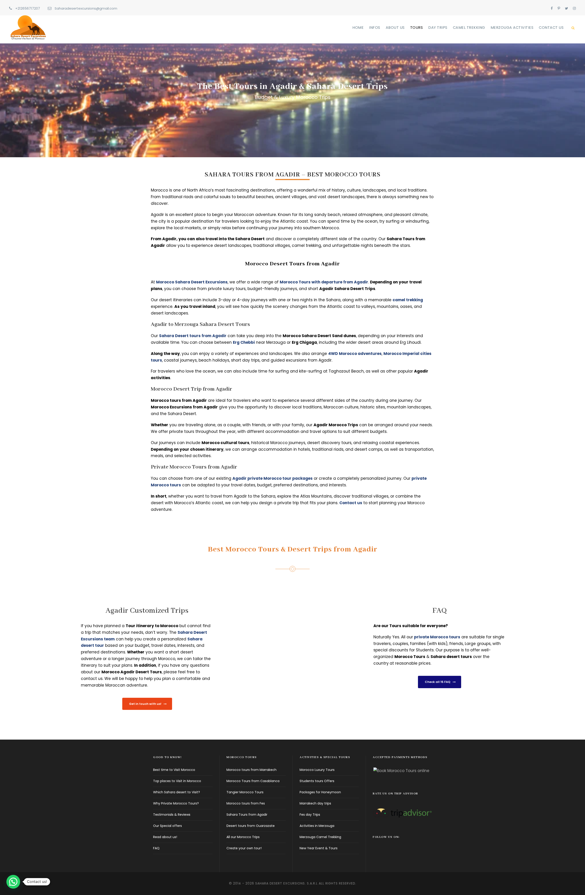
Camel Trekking (469, 27)
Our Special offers (167, 825)
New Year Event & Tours (319, 848)
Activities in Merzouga (317, 825)
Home (358, 27)
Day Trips (437, 27)
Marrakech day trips (315, 803)
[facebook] (552, 8)
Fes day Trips (310, 814)
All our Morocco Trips (243, 837)
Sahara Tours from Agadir (246, 814)
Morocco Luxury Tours (317, 769)
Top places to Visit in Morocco (177, 781)
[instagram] (574, 8)
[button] (13, 882)
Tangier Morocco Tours (244, 792)
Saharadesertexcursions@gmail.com (86, 8)
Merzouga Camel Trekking (320, 837)
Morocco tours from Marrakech (251, 769)
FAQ (156, 848)
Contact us (551, 27)
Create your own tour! (244, 848)
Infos (374, 27)
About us (395, 27)
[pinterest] (559, 8)
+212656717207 (27, 8)
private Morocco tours (437, 637)
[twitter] (566, 8)
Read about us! (165, 837)
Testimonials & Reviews (171, 814)
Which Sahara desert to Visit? (176, 792)
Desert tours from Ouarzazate (250, 825)
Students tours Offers (317, 781)
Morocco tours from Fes (245, 803)
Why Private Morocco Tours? (176, 803)
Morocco (403, 656)
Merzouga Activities (512, 27)
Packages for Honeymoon (320, 792)
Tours (416, 27)
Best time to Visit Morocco (174, 769)
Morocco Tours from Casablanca (252, 781)
